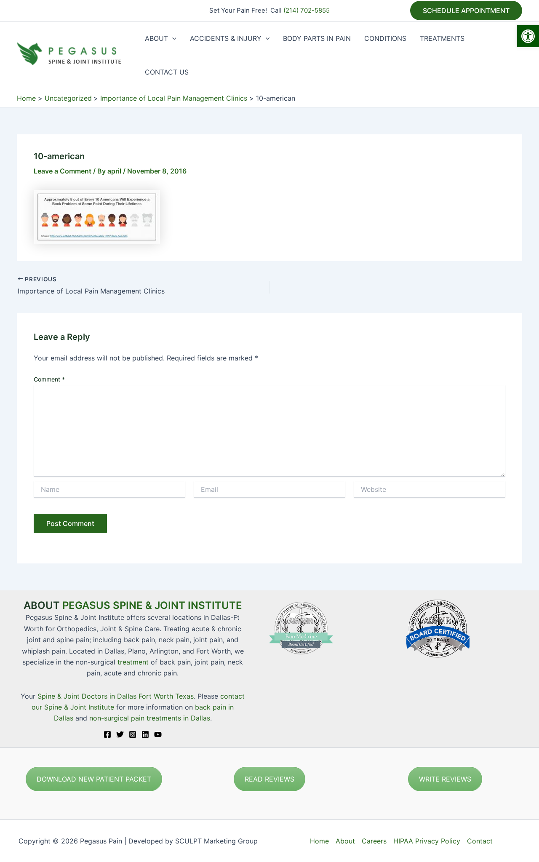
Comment (49, 379)
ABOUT (156, 38)
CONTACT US (167, 72)
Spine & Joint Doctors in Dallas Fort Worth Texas (115, 696)
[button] (528, 36)
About (345, 841)
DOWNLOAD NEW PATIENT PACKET (94, 779)
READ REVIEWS (269, 779)
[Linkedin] (145, 734)
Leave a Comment (62, 171)
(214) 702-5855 (306, 10)
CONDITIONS (385, 38)
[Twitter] (120, 734)
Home (319, 841)
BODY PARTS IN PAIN (317, 38)
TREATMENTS (442, 38)
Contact (480, 841)
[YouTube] (158, 734)
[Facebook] (107, 734)
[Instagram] (132, 734)
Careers (374, 841)
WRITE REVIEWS (445, 779)
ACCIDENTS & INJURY (225, 38)
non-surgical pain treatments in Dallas (149, 718)
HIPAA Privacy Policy (426, 841)
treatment (133, 662)
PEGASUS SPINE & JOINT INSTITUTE (152, 605)
